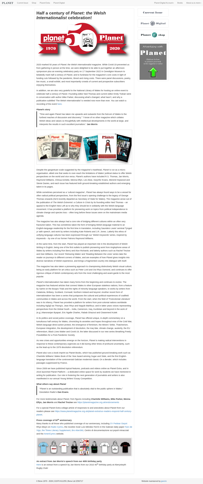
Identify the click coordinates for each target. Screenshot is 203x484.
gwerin (164, 481)
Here (38, 465)
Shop (34, 3)
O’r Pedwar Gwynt (118, 423)
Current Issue (22, 3)
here (59, 104)
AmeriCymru (50, 434)
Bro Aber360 (77, 430)
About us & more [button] (193, 3)
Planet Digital (59, 3)
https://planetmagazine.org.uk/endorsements (98, 402)
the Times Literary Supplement (56, 430)
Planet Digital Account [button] (163, 3)
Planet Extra (45, 3)
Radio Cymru (57, 427)
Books (180, 3)
